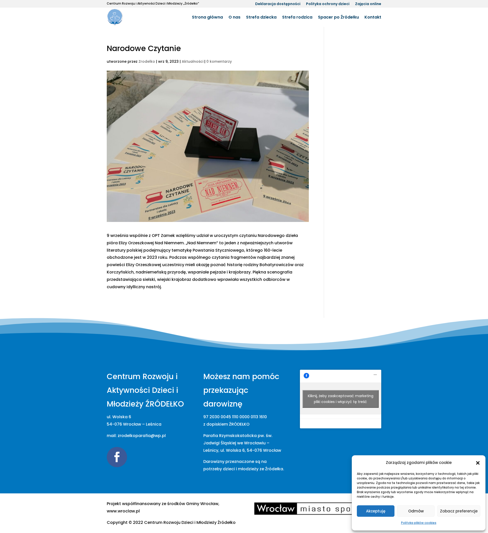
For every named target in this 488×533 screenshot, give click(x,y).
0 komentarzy (219, 61)
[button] (477, 462)
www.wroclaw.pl (123, 511)
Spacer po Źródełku (338, 17)
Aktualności (192, 61)
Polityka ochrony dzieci (327, 4)
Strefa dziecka (261, 17)
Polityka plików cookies (418, 523)
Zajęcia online (368, 4)
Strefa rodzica (297, 17)
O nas (234, 17)
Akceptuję (375, 511)
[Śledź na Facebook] (117, 457)
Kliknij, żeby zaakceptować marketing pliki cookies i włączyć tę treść (340, 398)
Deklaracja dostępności (277, 4)
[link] (190, 522)
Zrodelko (147, 61)
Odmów (416, 511)
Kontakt (372, 17)
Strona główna (207, 17)
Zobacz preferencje (459, 511)
